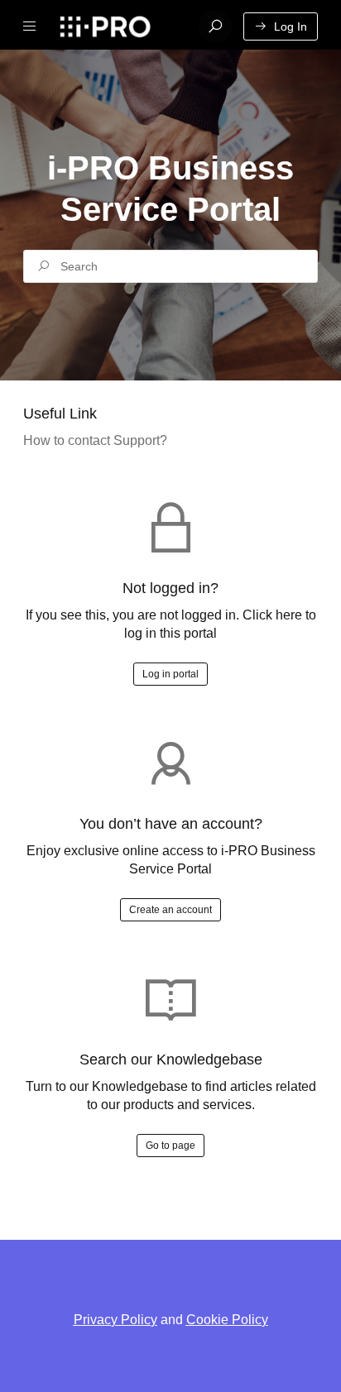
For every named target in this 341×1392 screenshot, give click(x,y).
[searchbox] (170, 266)
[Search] (215, 26)
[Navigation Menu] (29, 26)
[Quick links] (119, 26)
